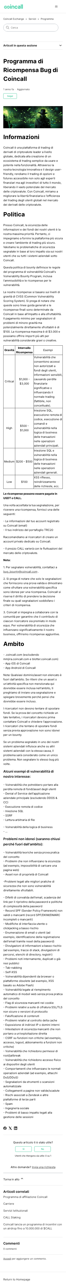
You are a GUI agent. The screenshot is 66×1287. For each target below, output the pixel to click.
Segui (10, 96)
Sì (24, 1149)
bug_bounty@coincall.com (20, 571)
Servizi (32, 18)
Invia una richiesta (43, 1167)
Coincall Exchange (13, 18)
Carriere (8, 1203)
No (42, 1149)
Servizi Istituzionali (15, 1210)
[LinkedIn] (15, 1128)
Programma (47, 18)
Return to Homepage (16, 1279)
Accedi (7, 1258)
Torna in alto (11, 1179)
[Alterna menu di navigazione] (56, 7)
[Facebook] (5, 1128)
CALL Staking (12, 1217)
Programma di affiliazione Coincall (25, 1197)
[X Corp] (10, 1128)
